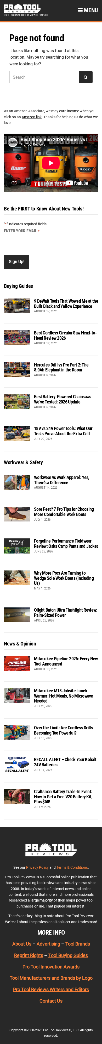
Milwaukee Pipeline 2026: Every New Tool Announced (66, 661)
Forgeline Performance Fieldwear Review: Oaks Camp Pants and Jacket (66, 543)
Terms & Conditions (72, 867)
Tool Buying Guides (68, 955)
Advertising (48, 944)
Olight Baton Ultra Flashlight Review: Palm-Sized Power (65, 612)
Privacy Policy (37, 867)
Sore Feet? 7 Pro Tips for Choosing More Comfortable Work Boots (64, 511)
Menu (90, 10)
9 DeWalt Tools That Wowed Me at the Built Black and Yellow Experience (66, 303)
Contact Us (51, 1001)
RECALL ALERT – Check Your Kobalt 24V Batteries (65, 762)
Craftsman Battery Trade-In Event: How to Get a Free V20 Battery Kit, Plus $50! (63, 797)
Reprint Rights (28, 955)
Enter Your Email (21, 230)
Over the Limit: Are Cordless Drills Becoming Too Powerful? (63, 730)
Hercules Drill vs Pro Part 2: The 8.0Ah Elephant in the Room (61, 367)
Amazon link (32, 117)
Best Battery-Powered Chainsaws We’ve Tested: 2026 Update (62, 399)
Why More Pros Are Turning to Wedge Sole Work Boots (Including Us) (64, 578)
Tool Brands (77, 944)
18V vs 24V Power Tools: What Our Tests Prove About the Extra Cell (63, 431)
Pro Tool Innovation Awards (51, 967)
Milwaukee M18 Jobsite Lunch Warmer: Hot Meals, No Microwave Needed (63, 696)
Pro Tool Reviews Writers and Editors (51, 989)
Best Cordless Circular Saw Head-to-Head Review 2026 (65, 335)
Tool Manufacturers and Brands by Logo (51, 978)
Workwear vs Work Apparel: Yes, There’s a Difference (61, 480)
